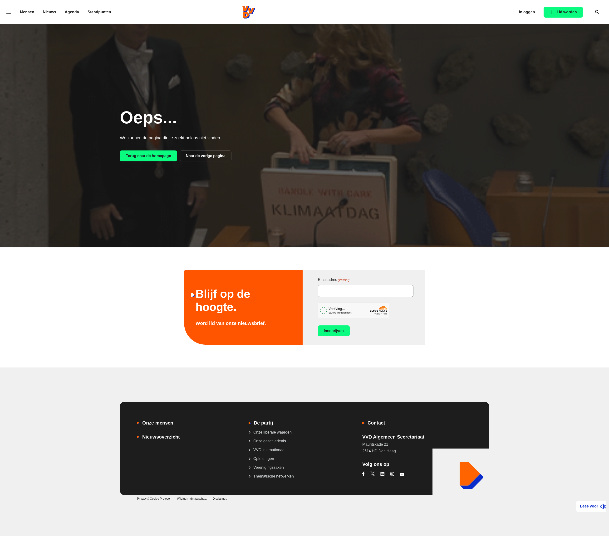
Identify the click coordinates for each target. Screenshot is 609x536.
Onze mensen (157, 422)
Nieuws (49, 12)
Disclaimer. (220, 498)
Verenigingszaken (268, 467)
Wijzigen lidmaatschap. (192, 498)
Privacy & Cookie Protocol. (154, 498)
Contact (376, 422)
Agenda (72, 12)
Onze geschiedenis (269, 441)
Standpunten (99, 12)
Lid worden (567, 12)
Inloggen (527, 12)
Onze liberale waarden (272, 432)
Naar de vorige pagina (206, 156)
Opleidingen (263, 459)
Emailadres (333, 280)
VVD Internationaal (269, 450)
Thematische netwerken (273, 476)
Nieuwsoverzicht (161, 436)
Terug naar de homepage (148, 156)
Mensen (27, 12)
